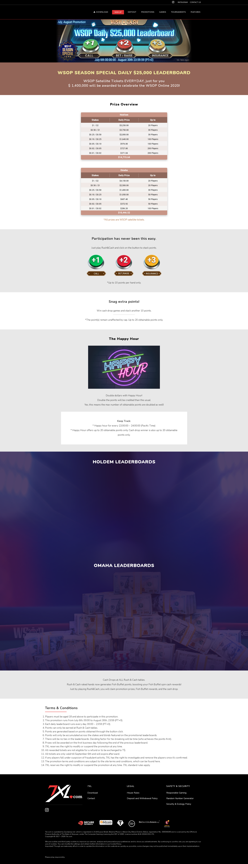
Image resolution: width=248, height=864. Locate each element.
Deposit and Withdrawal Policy (142, 798)
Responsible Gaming (176, 792)
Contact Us (195, 2)
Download (92, 792)
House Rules (133, 792)
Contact (91, 798)
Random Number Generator (180, 798)
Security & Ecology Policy (178, 804)
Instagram (183, 2)
